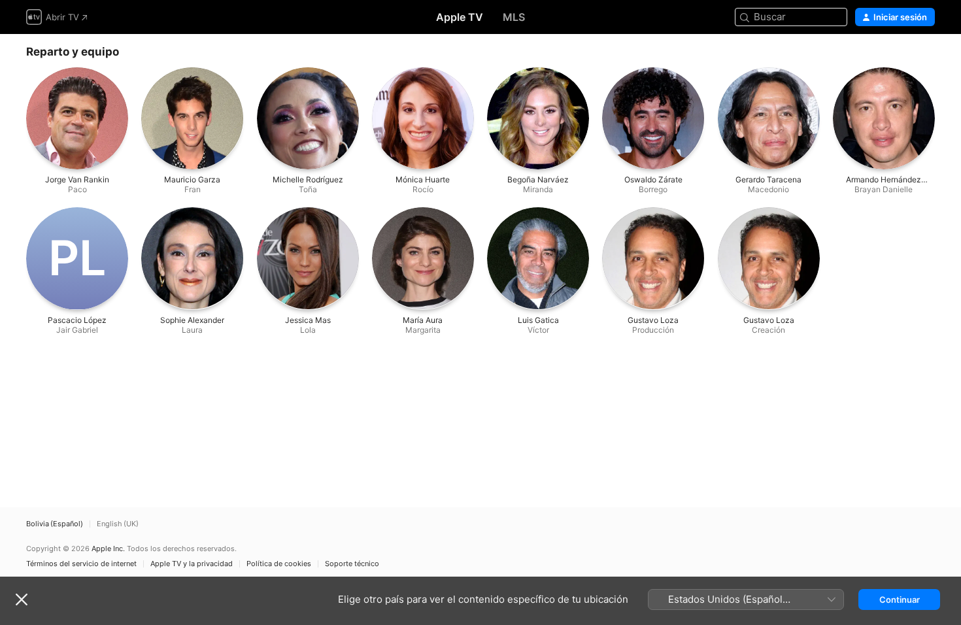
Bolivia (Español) (54, 524)
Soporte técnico (352, 563)
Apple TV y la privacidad (191, 563)
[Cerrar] (21, 599)
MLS (514, 17)
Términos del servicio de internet (81, 563)
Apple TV (459, 17)
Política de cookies (278, 563)
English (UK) (118, 524)
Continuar (899, 599)
